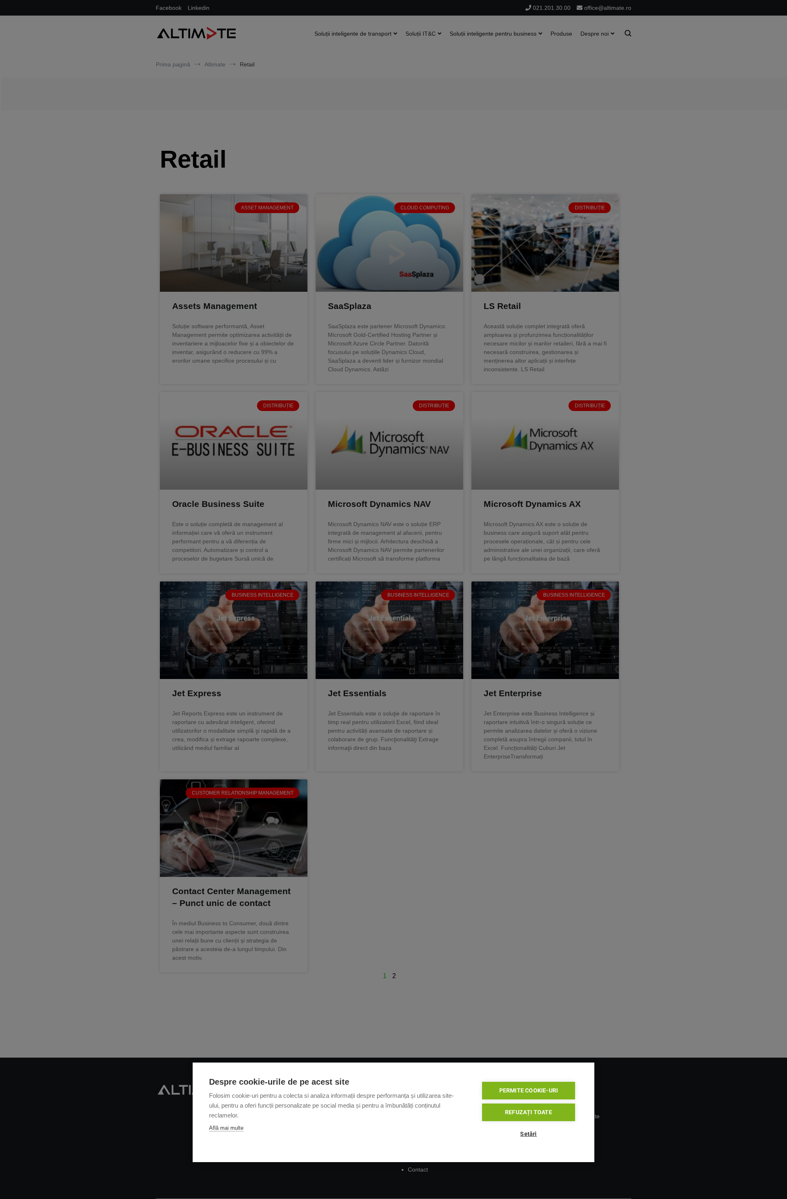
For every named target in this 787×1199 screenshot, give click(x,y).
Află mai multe (226, 1128)
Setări (528, 1134)
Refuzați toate (528, 1112)
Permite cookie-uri (528, 1090)
